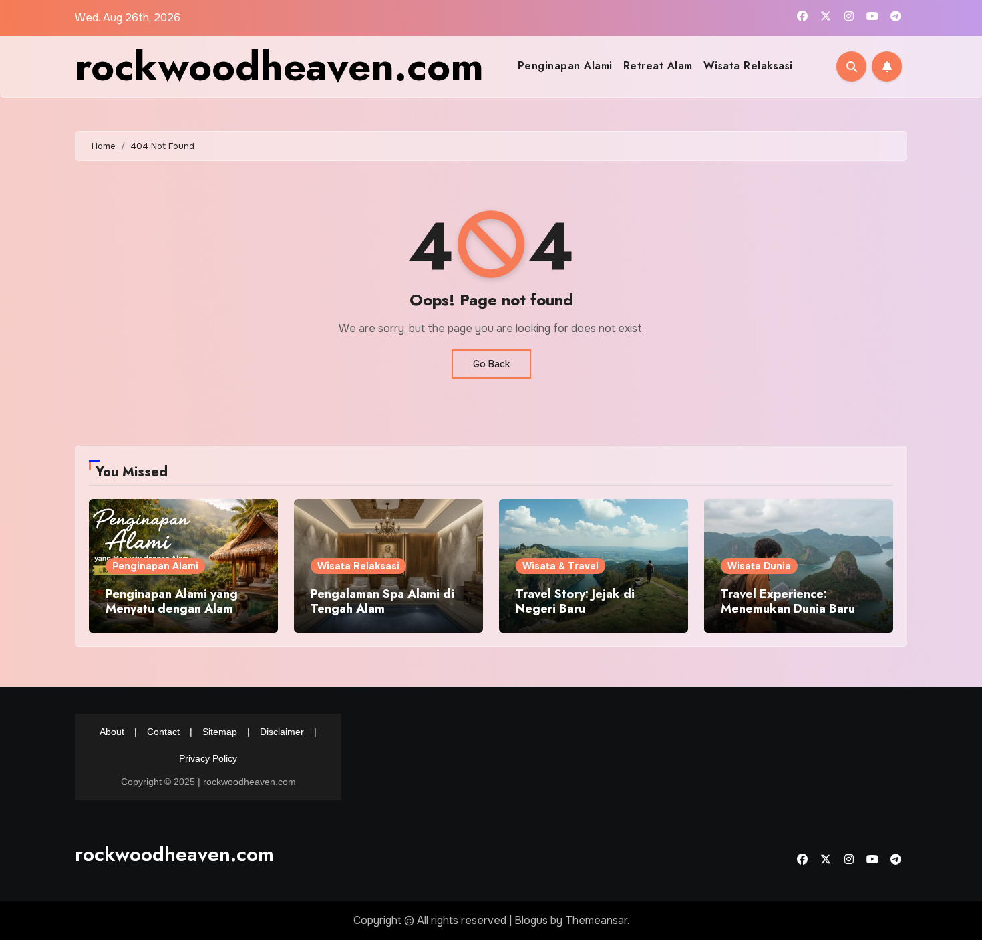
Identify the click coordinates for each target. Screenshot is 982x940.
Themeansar (596, 920)
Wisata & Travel (560, 566)
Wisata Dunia (759, 566)
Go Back (491, 364)
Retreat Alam (658, 65)
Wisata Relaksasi (748, 65)
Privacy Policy (208, 758)
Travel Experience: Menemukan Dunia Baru (788, 601)
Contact (163, 731)
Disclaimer (282, 731)
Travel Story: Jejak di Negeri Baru (575, 601)
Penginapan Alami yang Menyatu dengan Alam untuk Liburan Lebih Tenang (172, 615)
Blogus (531, 920)
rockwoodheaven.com (279, 66)
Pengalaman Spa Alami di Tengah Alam (382, 601)
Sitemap (219, 731)
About (112, 731)
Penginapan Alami (565, 65)
